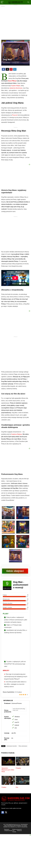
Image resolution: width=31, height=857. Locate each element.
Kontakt (14, 831)
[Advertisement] (15, 21)
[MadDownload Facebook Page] (2, 812)
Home (4, 41)
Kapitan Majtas (15, 85)
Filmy (8, 41)
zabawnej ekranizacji (15, 88)
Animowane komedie (11, 746)
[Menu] (2, 2)
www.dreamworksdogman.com (19, 709)
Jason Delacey (6, 62)
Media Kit (19, 830)
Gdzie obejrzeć (15, 571)
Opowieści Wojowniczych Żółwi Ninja (8, 769)
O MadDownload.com (9, 830)
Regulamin (6, 829)
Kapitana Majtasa (16, 434)
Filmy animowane (23, 746)
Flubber (4, 787)
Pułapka (18, 768)
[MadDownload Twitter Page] (6, 812)
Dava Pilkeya (12, 81)
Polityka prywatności (17, 829)
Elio (17, 787)
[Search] (28, 2)
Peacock (14, 115)
